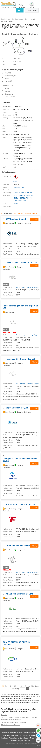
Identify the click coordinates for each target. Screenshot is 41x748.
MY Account (38, 740)
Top (38, 745)
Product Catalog (14, 738)
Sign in (32, 7)
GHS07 (15, 181)
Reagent (7, 91)
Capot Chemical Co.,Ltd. (17, 408)
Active (15, 203)
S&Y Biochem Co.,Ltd (16, 219)
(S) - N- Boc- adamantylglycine (10, 725)
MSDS (25, 735)
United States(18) (10, 75)
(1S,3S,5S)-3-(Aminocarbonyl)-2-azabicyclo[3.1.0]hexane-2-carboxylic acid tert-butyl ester (19, 718)
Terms (32, 738)
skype (38, 735)
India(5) (6, 78)
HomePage (5, 732)
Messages (21, 7)
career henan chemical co (18, 545)
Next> (37, 686)
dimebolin (4, 715)
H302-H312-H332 (18, 187)
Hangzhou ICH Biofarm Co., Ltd (20, 359)
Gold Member (9, 223)
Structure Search (32, 10)
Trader (6, 89)
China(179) (7, 73)
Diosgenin (23, 722)
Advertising (34, 732)
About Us (13, 732)
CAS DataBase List (17, 19)
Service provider (9, 97)
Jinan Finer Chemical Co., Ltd (19, 594)
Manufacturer (8, 94)
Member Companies (23, 732)
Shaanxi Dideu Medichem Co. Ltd (21, 263)
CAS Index (31, 735)
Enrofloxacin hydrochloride (9, 722)
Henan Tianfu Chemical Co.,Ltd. (20, 504)
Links (22, 738)
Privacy (26, 738)
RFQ (38, 725)
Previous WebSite (15, 735)
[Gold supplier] (4, 223)
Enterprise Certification (24, 223)
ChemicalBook (5, 19)
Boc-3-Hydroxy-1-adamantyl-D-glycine (20, 34)
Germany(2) (8, 81)
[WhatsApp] (38, 730)
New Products (25, 741)
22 (33, 686)
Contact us (5, 735)
